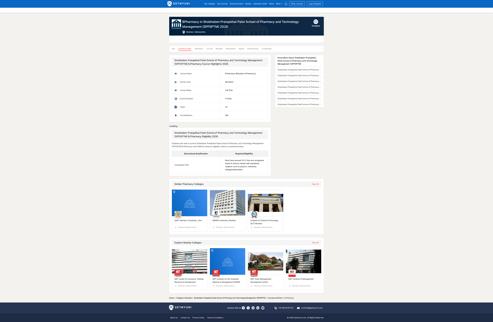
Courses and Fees (275, 298)
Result (241, 49)
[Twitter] (248, 308)
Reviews (219, 49)
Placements (231, 49)
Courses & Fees (184, 49)
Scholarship (267, 49)
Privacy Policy (198, 317)
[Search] (286, 3)
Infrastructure (253, 49)
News (271, 4)
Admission (199, 49)
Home (171, 298)
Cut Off (209, 49)
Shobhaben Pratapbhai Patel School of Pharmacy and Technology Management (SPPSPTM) (230, 298)
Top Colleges (209, 4)
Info (173, 49)
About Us (174, 317)
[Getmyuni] (178, 4)
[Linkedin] (258, 308)
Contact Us (185, 317)
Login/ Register (315, 4)
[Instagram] (253, 308)
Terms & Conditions (215, 317)
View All (315, 184)
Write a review (297, 4)
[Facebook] (243, 308)
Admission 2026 (260, 4)
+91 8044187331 (286, 308)
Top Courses (222, 4)
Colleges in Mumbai (184, 298)
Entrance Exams (236, 4)
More (278, 4)
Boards (248, 4)
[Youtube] (263, 308)
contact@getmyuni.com (312, 308)
